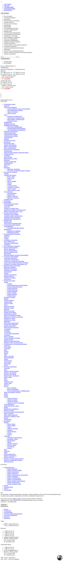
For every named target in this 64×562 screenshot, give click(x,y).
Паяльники (7, 321)
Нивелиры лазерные (10, 267)
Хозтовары (7, 421)
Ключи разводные (12, 289)
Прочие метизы (11, 431)
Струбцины (7, 332)
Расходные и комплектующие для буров (18, 170)
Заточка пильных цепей (14, 484)
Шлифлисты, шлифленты (11, 409)
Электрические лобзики (11, 134)
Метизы (6, 422)
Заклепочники (8, 302)
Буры (5, 378)
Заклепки (10, 430)
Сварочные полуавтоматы (11, 259)
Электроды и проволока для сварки (14, 261)
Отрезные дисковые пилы (14, 116)
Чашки (6, 407)
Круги (6, 386)
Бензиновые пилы (9, 143)
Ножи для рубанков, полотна (12, 392)
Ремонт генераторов (13, 472)
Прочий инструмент (10, 326)
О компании (7, 510)
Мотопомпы (7, 253)
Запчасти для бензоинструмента (13, 460)
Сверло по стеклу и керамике (15, 403)
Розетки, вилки (11, 445)
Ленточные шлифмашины (14, 127)
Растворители (8, 360)
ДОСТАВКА (7, 4)
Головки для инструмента (11, 371)
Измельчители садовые (10, 158)
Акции (6, 485)
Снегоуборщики (8, 205)
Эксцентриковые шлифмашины (16, 130)
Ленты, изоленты (9, 356)
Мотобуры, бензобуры (13, 169)
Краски (6, 353)
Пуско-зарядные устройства (12, 246)
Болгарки (6, 105)
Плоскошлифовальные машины (16, 128)
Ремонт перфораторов (13, 482)
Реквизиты (7, 518)
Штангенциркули (9, 276)
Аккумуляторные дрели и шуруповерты (18, 109)
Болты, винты (11, 424)
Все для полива (8, 191)
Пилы (5, 115)
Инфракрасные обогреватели (12, 219)
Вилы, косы (10, 178)
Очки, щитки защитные (11, 415)
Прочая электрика (12, 443)
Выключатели (11, 440)
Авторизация (8, 61)
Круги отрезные (11, 387)
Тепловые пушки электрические (13, 216)
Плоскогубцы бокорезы (10, 324)
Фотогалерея (7, 490)
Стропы (6, 238)
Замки (6, 452)
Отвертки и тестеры (9, 320)
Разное (6, 359)
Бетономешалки (8, 226)
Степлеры (7, 330)
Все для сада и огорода (10, 172)
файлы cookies (17, 498)
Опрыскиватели (11, 193)
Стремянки (7, 244)
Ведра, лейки (11, 176)
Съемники (7, 335)
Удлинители (10, 446)
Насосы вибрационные (10, 250)
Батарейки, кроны (12, 439)
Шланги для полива (13, 197)
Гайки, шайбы (11, 425)
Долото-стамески (9, 300)
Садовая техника (9, 154)
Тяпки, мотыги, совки (13, 190)
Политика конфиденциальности (13, 513)
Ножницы (7, 160)
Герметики (7, 345)
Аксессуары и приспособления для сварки (16, 262)
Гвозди (9, 427)
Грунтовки (7, 348)
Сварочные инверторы (10, 258)
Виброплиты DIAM (13, 232)
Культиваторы (8, 151)
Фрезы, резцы (8, 377)
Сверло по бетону (12, 398)
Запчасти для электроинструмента (14, 458)
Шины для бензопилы (10, 146)
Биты (5, 369)
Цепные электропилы (10, 145)
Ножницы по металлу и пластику (13, 317)
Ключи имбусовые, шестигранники (17, 285)
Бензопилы (7, 142)
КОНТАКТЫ (8, 10)
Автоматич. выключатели (14, 437)
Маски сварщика (9, 413)
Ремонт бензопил (12, 469)
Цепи (5, 449)
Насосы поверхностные (11, 252)
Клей (5, 350)
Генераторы (7, 200)
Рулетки (6, 273)
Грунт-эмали (7, 347)
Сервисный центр (9, 467)
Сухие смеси (7, 362)
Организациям (8, 512)
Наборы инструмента (10, 312)
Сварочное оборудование (11, 256)
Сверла (6, 397)
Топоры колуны (8, 339)
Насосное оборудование (11, 247)
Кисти (6, 305)
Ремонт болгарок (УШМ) (14, 470)
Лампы (9, 442)
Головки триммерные (10, 161)
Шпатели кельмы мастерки (11, 341)
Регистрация (7, 63)
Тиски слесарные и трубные (12, 338)
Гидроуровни (8, 271)
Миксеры (6, 309)
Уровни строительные (10, 274)
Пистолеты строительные (11, 323)
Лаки (5, 354)
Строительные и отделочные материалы (15, 344)
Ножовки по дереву (9, 318)
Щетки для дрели (9, 410)
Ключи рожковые (12, 291)
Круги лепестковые (12, 389)
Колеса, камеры (11, 181)
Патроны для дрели (9, 297)
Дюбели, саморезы (12, 428)
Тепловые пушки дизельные (12, 217)
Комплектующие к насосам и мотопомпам (16, 255)
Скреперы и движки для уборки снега (15, 210)
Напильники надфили (10, 314)
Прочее (9, 184)
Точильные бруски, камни (11, 406)
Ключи (6, 282)
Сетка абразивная (9, 404)
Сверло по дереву (12, 400)
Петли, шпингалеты (9, 454)
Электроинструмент (10, 104)
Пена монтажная (9, 357)
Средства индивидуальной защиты (14, 412)
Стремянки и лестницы (10, 240)
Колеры (6, 351)
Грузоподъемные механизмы (12, 234)
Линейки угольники (10, 277)
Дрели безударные (12, 112)
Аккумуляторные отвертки (15, 110)
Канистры (7, 451)
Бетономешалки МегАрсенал (15, 228)
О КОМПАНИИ (8, 7)
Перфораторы (8, 122)
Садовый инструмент (10, 175)
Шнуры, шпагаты (9, 457)
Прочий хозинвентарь (10, 455)
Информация (4, 506)
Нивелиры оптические (10, 268)
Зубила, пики (8, 383)
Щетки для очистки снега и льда (13, 211)
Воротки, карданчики (10, 372)
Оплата (6, 509)
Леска (5, 166)
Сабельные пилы (12, 121)
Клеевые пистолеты (9, 140)
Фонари (9, 448)
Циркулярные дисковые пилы (15, 119)
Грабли (9, 179)
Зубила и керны (8, 303)
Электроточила (8, 137)
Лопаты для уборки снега (11, 208)
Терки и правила (9, 336)
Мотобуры (7, 167)
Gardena (6, 173)
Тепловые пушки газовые (11, 214)
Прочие (6, 418)
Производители (8, 487)
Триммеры (7, 155)
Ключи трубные (11, 292)
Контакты (7, 516)
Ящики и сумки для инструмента (13, 342)
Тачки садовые (11, 188)
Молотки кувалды (9, 311)
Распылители (11, 194)
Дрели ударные (11, 113)
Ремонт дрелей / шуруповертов (16, 481)
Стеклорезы (7, 329)
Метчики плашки (9, 308)
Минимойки (7, 202)
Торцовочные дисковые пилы (15, 118)
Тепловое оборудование (11, 213)
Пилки (6, 394)
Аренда (6, 488)
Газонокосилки (8, 163)
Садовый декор (8, 199)
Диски (6, 380)
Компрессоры (8, 220)
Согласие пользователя (10, 515)
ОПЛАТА (7, 5)
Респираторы (8, 419)
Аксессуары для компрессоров (12, 223)
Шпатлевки (7, 363)
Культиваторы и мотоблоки (12, 149)
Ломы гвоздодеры (9, 306)
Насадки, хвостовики (10, 374)
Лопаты (9, 182)
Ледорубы (7, 207)
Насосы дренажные (9, 249)
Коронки (6, 384)
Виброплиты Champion (13, 231)
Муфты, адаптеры (12, 196)
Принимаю (4, 504)
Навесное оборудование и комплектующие (16, 152)
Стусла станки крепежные (11, 333)
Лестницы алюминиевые (11, 243)
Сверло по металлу (12, 401)
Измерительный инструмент (12, 265)
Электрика (7, 436)
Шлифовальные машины (11, 125)
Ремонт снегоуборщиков (14, 479)
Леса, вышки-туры (9, 241)
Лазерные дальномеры (10, 270)
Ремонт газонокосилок (13, 478)
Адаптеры (7, 368)
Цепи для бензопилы (10, 148)
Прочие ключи (11, 295)
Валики (6, 299)
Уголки (9, 433)
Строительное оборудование (12, 225)
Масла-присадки (8, 461)
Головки (9, 283)
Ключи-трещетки (12, 294)
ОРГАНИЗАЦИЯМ (9, 8)
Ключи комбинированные (14, 286)
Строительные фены (10, 133)
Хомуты (9, 434)
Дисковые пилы (8, 381)
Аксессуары (7, 279)
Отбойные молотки (9, 124)
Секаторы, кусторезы (13, 187)
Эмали (6, 365)
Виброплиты (7, 229)
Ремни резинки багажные (11, 327)
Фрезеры (6, 139)
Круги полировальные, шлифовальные (18, 391)
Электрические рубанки (11, 136)
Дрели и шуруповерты (10, 107)
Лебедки (6, 237)
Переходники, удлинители (11, 375)
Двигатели (7, 164)
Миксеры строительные (11, 131)
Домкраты (7, 235)
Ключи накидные (12, 288)
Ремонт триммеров (12, 476)
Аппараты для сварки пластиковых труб (15, 264)
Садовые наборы (12, 185)
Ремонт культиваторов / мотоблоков (17, 475)
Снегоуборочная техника (11, 204)
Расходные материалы (10, 366)
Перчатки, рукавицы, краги (12, 416)
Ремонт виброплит (12, 473)
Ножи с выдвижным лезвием (12, 315)
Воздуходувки (8, 157)
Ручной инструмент (9, 280)
